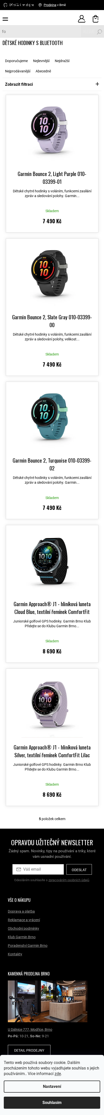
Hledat (85, 31)
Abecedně (43, 71)
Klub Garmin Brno (22, 937)
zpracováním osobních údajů (68, 880)
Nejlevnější (41, 61)
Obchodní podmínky (23, 928)
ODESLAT (79, 870)
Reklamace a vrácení (24, 920)
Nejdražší (62, 61)
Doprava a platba (21, 911)
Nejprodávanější (17, 71)
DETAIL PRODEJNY (29, 1050)
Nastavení (50, 1086)
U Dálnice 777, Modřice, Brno (30, 1030)
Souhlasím (50, 1102)
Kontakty (15, 954)
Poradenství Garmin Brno (27, 946)
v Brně (55, 5)
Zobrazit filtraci (19, 84)
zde (68, 1073)
